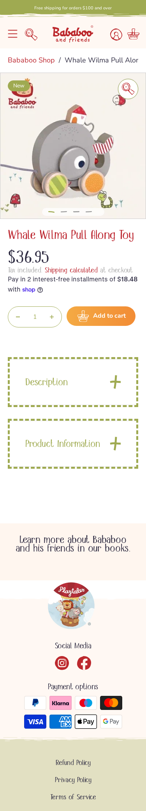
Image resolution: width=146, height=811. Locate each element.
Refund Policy (73, 763)
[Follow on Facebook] (84, 663)
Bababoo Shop (32, 60)
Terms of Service (73, 797)
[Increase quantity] (52, 317)
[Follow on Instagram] (62, 663)
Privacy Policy (73, 780)
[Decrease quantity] (18, 317)
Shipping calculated (71, 270)
